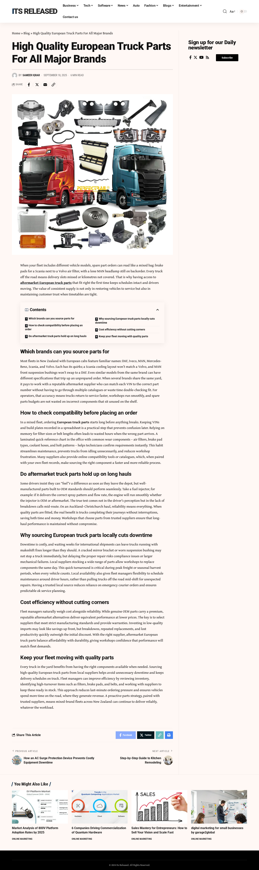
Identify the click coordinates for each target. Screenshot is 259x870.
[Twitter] (195, 57)
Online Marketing (22, 838)
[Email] (45, 84)
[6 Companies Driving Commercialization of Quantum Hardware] (100, 807)
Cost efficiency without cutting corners (122, 329)
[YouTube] (201, 57)
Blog (27, 33)
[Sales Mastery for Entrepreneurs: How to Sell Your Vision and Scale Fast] (159, 807)
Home (16, 33)
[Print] (169, 735)
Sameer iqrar (31, 75)
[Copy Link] (53, 84)
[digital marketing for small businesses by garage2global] (219, 807)
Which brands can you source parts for (51, 318)
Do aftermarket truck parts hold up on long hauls (57, 336)
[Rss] (207, 57)
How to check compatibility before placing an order (54, 327)
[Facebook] (190, 57)
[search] (225, 11)
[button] (227, 57)
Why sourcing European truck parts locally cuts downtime (125, 320)
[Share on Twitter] (37, 84)
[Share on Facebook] (29, 84)
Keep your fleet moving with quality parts (123, 336)
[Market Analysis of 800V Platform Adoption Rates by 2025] (40, 807)
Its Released (34, 11)
